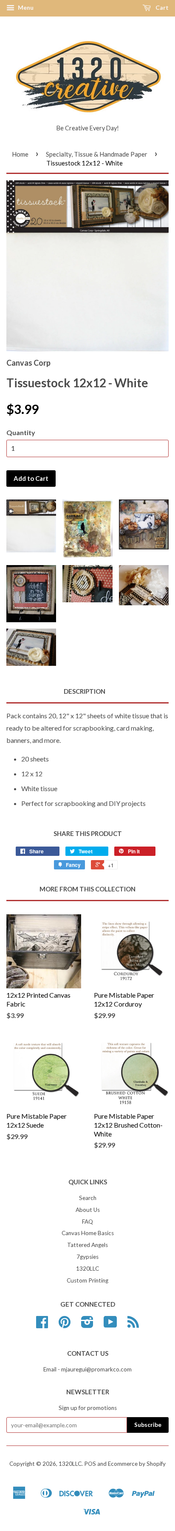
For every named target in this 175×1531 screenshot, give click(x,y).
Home (20, 154)
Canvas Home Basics (88, 1233)
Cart (161, 7)
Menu (25, 7)
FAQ (87, 1221)
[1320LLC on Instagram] (87, 1324)
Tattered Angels (87, 1244)
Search (87, 1197)
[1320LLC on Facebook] (42, 1324)
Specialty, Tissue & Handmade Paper (96, 154)
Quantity (20, 432)
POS (90, 1463)
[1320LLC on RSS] (133, 1324)
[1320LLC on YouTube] (110, 1324)
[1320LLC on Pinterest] (64, 1324)
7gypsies (87, 1256)
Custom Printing (87, 1280)
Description (84, 691)
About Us (88, 1209)
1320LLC (87, 1268)
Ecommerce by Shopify (137, 1463)
